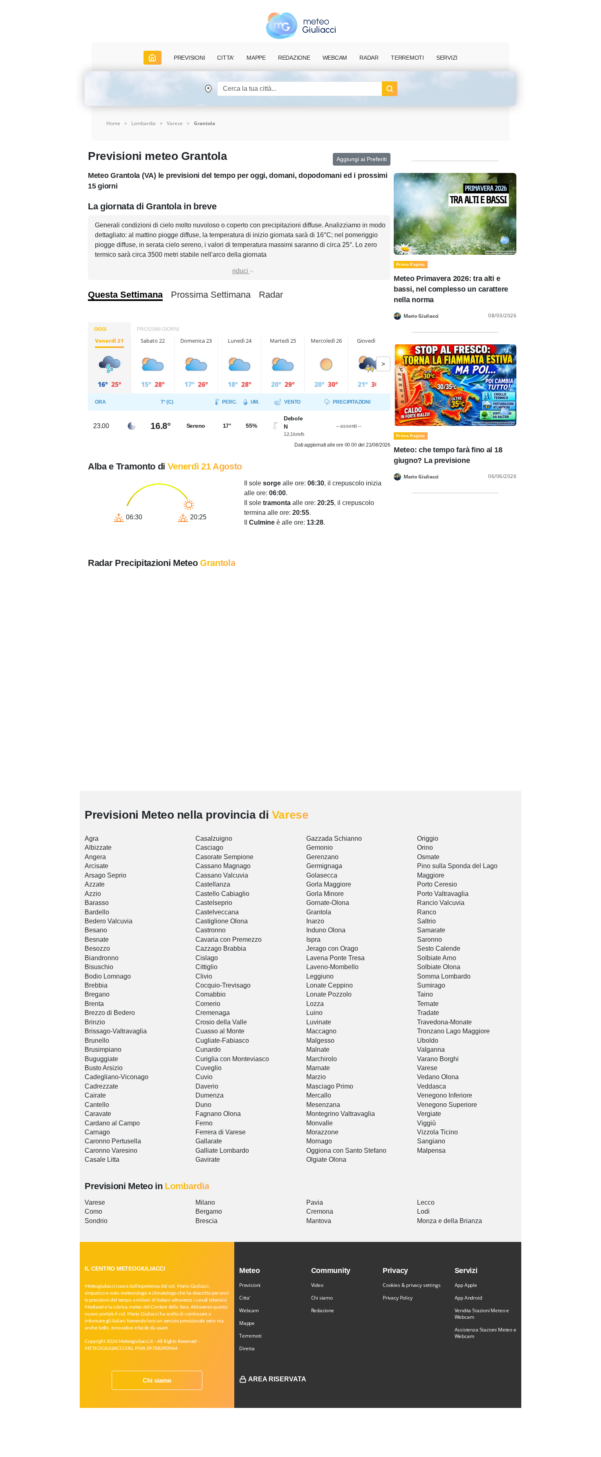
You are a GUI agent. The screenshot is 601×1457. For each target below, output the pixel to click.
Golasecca (321, 875)
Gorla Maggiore (328, 884)
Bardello (97, 912)
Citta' (245, 1297)
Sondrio (96, 1220)
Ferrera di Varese (220, 1132)
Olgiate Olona (326, 1159)
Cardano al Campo (112, 1123)
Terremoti (250, 1335)
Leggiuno (320, 976)
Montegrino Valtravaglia (340, 1113)
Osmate (428, 856)
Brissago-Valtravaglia (116, 1031)
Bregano (97, 994)
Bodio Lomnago (108, 976)
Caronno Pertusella (113, 1141)
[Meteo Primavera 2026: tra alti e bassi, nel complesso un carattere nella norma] (455, 213)
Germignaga (324, 865)
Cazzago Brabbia (220, 948)
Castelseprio (213, 902)
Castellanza (212, 884)
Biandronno (102, 957)
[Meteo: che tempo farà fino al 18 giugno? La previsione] (455, 384)
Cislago (206, 957)
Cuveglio (208, 1067)
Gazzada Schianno (334, 838)
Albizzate (98, 847)
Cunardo (208, 1049)
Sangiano (431, 1141)
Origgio (427, 838)
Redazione (322, 1310)
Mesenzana (323, 1104)
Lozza (315, 1003)
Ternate (428, 1003)
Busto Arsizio (104, 1067)
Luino (314, 1012)
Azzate (95, 884)
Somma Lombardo (444, 976)
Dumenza (209, 1095)
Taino (425, 994)
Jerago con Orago (332, 948)
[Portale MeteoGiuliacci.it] (301, 25)
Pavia (314, 1202)
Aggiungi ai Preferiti (361, 159)
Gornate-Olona (327, 902)
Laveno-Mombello (332, 966)
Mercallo (318, 1095)
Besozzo (97, 948)
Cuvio (204, 1076)
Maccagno (321, 1031)
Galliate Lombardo (222, 1150)
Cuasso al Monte (219, 1031)
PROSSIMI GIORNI (158, 329)
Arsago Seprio (105, 875)
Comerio (207, 1003)
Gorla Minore (325, 893)
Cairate (95, 1095)
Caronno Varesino (111, 1150)
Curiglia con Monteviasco (232, 1058)
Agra (92, 838)
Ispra (313, 939)
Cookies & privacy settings (411, 1285)
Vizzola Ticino (437, 1132)
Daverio (206, 1086)
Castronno (210, 930)
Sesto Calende (438, 948)
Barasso (97, 902)
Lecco (426, 1202)
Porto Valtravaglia (443, 893)
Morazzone (322, 1132)
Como (93, 1211)
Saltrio (426, 921)
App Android (468, 1297)
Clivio (203, 976)
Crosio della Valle (221, 1022)
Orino (425, 847)
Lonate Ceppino (329, 985)
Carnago (97, 1132)
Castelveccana (217, 912)
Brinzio (95, 1022)
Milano (205, 1202)
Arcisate (96, 865)
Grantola (318, 912)
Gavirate (207, 1159)
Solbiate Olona (438, 966)
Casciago (209, 847)
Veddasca (431, 1086)
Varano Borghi (438, 1058)
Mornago (319, 1141)
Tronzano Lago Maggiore (453, 1031)
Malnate (318, 1049)
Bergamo (208, 1211)
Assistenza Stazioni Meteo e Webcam (485, 1333)
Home (113, 123)
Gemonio (319, 847)
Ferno (204, 1123)
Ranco (426, 912)
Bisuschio (99, 966)
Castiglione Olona (221, 921)
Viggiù (426, 1123)
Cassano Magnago (223, 865)
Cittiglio (206, 966)
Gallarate (208, 1141)
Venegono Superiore (447, 1104)
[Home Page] (152, 58)
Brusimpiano (103, 1049)
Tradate (428, 1012)
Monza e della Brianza (449, 1220)
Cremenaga (212, 1012)
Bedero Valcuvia (108, 921)
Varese (175, 123)
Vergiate (429, 1113)
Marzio (316, 1076)
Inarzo (315, 921)
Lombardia (143, 123)
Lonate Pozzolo (329, 994)
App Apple (466, 1285)
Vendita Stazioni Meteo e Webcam (482, 1313)
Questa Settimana (125, 295)
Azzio (93, 893)
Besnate (97, 939)
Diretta (247, 1348)
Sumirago (431, 985)
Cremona (319, 1211)
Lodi (423, 1211)
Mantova (318, 1220)
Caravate (98, 1113)
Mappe (247, 1323)
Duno (203, 1104)
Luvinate (318, 1022)
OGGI (100, 329)
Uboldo (427, 1040)
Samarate (431, 930)
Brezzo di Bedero (110, 1012)
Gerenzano (322, 856)
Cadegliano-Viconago (116, 1076)
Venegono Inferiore (444, 1095)
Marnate (318, 1067)
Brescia (206, 1220)
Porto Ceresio (437, 884)
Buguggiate (101, 1058)
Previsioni (249, 1285)
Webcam (335, 57)
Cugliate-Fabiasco (222, 1040)
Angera (95, 856)
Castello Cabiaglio (222, 893)
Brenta (94, 1003)
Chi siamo (157, 1380)
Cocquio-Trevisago (223, 985)
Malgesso (320, 1040)
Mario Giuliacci (421, 316)
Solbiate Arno (436, 957)
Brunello (97, 1040)
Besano (96, 930)
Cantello (97, 1104)
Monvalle (319, 1123)
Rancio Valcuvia (440, 902)
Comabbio (210, 994)
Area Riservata (277, 1379)
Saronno (429, 939)
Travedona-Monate (444, 1022)
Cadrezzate (101, 1086)
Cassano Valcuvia (221, 875)
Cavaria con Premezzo (228, 939)
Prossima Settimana (211, 295)
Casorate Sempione (224, 856)
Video (317, 1285)
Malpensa (431, 1150)
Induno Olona (325, 930)
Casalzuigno (213, 838)
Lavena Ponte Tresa (335, 957)
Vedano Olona (438, 1076)
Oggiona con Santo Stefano (346, 1150)
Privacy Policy (397, 1297)
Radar (369, 57)
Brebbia (96, 985)
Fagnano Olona (218, 1113)
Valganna (431, 1049)
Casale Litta (102, 1159)
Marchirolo (321, 1058)
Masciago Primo (329, 1086)
